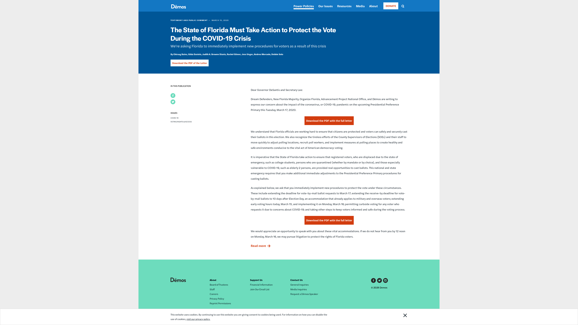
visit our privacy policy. (198, 319)
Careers (214, 294)
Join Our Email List (259, 289)
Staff (212, 289)
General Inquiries (299, 284)
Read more (258, 245)
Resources (344, 6)
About (373, 6)
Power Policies (304, 6)
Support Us (256, 280)
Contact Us (296, 280)
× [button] (479, 132)
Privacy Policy (217, 298)
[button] (173, 95)
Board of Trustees (219, 284)
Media (360, 6)
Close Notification (399, 317)
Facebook (373, 280)
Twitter (379, 280)
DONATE (391, 6)
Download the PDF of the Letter (189, 63)
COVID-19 (175, 117)
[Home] (179, 10)
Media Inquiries (298, 289)
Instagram (385, 280)
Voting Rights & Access (181, 121)
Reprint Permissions (220, 303)
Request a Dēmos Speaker (304, 294)
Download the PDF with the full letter (329, 120)
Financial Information (261, 284)
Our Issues (325, 6)
